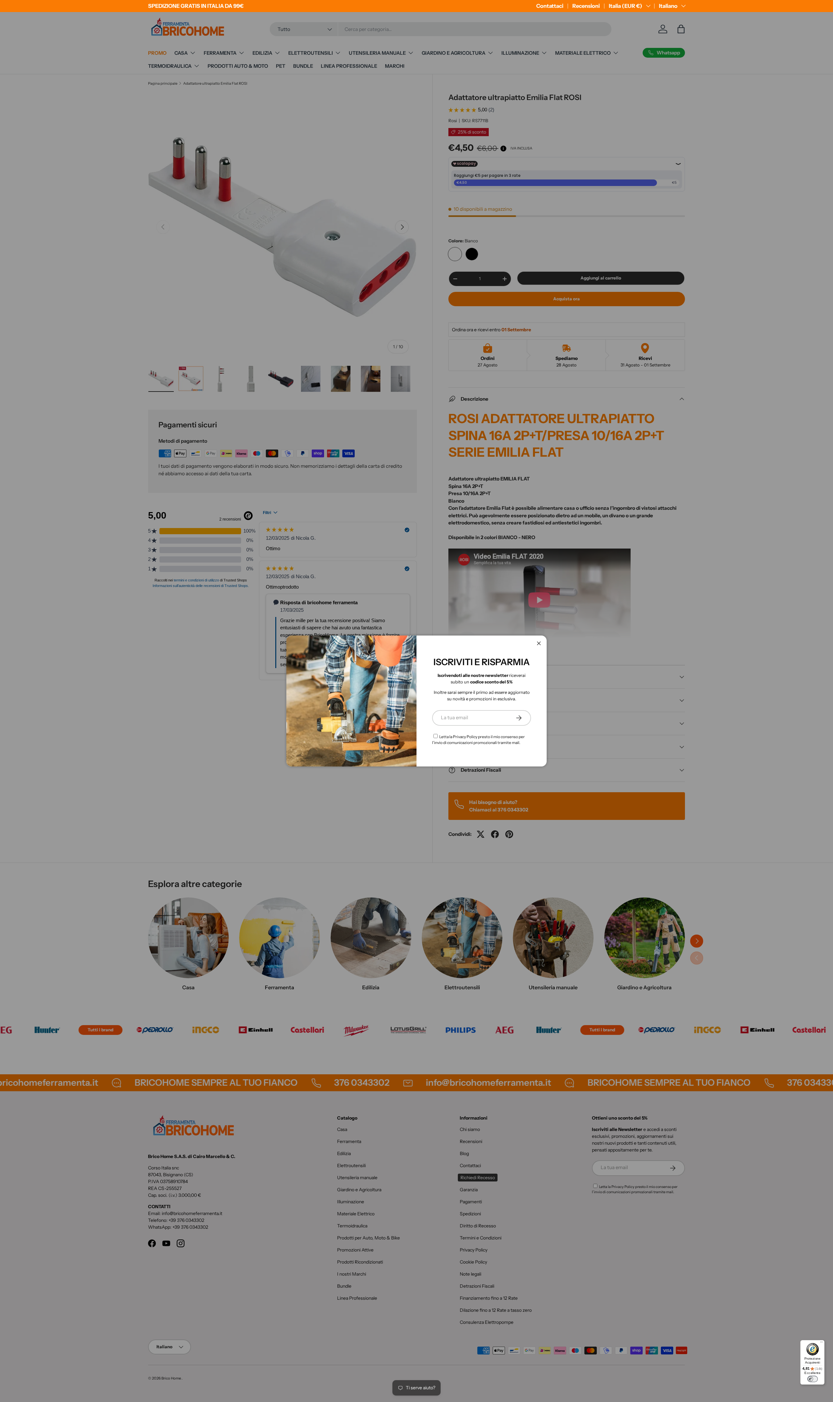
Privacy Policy (465, 736)
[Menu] (821, 1343)
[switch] (812, 1379)
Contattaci (549, 6)
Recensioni (586, 6)
